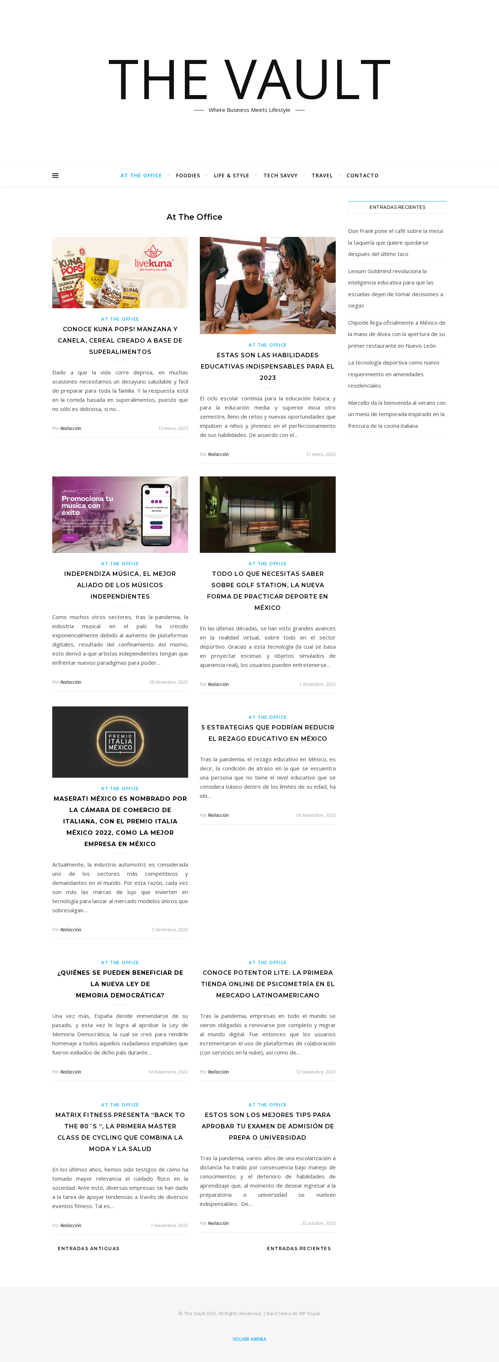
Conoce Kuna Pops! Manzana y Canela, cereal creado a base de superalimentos (120, 340)
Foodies (188, 175)
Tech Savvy (280, 175)
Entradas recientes (300, 1248)
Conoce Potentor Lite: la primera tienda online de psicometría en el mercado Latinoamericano (268, 984)
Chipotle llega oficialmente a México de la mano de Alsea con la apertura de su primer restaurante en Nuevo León (397, 334)
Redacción (70, 428)
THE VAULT (249, 77)
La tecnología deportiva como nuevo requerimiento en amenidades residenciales (393, 374)
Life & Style (232, 175)
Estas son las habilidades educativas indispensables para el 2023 (268, 366)
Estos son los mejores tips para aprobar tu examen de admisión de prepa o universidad (268, 1126)
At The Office (141, 175)
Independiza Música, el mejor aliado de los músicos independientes (120, 585)
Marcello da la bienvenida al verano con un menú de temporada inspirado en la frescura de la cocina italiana (397, 414)
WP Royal (309, 1313)
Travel (322, 175)
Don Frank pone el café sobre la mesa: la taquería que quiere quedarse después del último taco (396, 242)
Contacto (363, 175)
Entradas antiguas (88, 1248)
